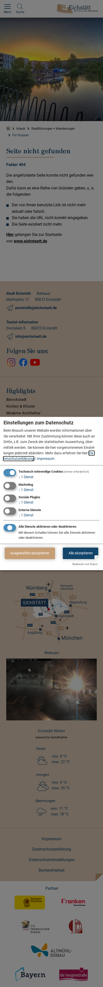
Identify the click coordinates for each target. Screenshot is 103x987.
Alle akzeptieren (80, 553)
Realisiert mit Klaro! (85, 564)
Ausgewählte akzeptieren (29, 553)
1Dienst (26, 477)
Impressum (45, 459)
